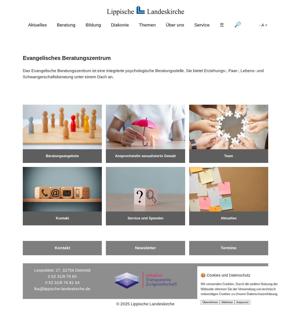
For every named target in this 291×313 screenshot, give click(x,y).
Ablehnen (227, 302)
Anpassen (242, 302)
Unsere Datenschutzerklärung (256, 294)
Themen (147, 24)
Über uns (175, 24)
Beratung (66, 24)
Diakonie (120, 24)
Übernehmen (210, 302)
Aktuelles (37, 24)
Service (202, 24)
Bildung (93, 24)
